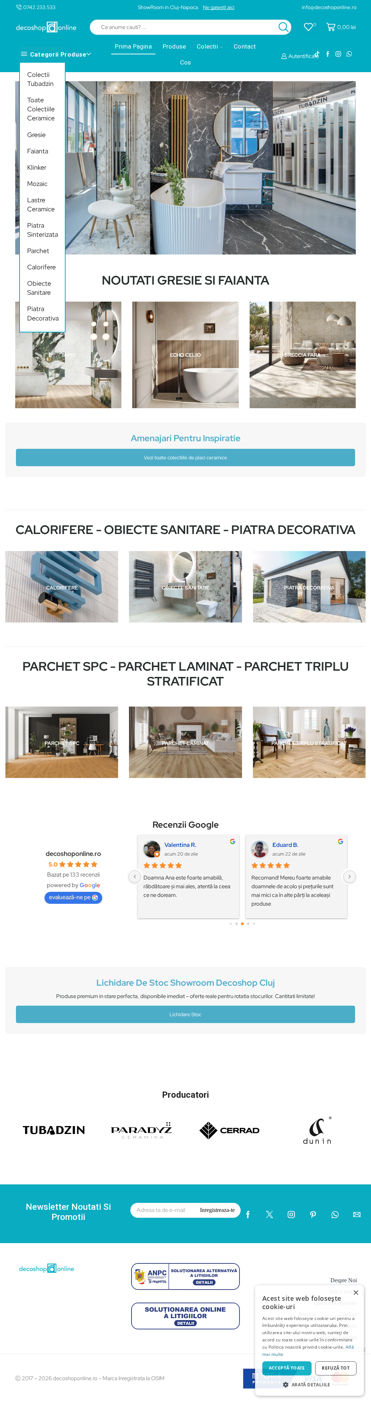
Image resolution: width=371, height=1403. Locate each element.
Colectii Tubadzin (40, 79)
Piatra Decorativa (42, 313)
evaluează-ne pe (70, 897)
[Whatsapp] (349, 54)
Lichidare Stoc (185, 1014)
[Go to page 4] (254, 924)
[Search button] (283, 27)
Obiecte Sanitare (39, 288)
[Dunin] (317, 1130)
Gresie (36, 135)
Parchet (38, 251)
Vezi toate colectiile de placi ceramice (185, 457)
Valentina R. (180, 845)
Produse (174, 46)
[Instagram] (338, 54)
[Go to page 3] (248, 924)
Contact (245, 46)
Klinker (36, 167)
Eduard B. (285, 845)
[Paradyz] (141, 1130)
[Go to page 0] (231, 924)
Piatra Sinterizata (42, 230)
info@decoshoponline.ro (329, 7)
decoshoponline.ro (73, 853)
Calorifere (41, 267)
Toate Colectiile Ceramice (41, 109)
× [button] (355, 1293)
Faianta (37, 151)
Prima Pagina (133, 46)
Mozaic (37, 183)
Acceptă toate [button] (287, 1368)
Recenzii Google (186, 824)
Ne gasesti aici (218, 7)
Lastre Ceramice (41, 204)
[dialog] (309, 1340)
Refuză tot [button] (336, 1368)
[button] (309, 1384)
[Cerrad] (229, 1130)
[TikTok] (317, 54)
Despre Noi (343, 1280)
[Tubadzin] (53, 1130)
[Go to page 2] (242, 924)
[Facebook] (327, 54)
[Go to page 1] (236, 924)
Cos (185, 62)
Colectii (207, 46)
